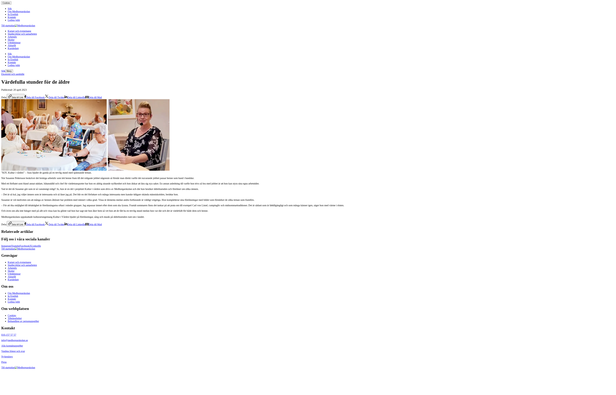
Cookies (6, 3)
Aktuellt (12, 276)
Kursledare (13, 279)
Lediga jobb (14, 301)
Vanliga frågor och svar (13, 351)
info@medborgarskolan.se (14, 340)
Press (4, 362)
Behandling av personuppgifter (23, 321)
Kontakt (12, 299)
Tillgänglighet (15, 318)
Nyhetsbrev (7, 356)
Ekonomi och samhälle (12, 74)
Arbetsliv (12, 268)
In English (13, 296)
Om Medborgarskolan (19, 293)
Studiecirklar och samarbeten (22, 265)
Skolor (11, 271)
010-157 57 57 (8, 334)
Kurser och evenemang (19, 262)
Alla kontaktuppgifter (12, 345)
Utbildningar (14, 273)
